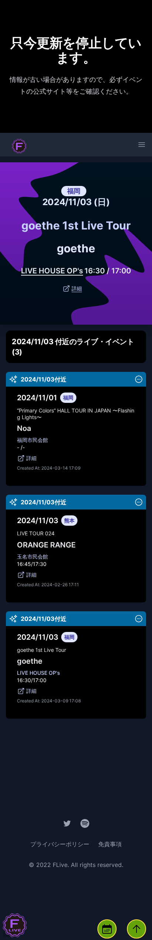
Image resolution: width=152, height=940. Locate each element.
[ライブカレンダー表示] (107, 929)
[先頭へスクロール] (136, 929)
